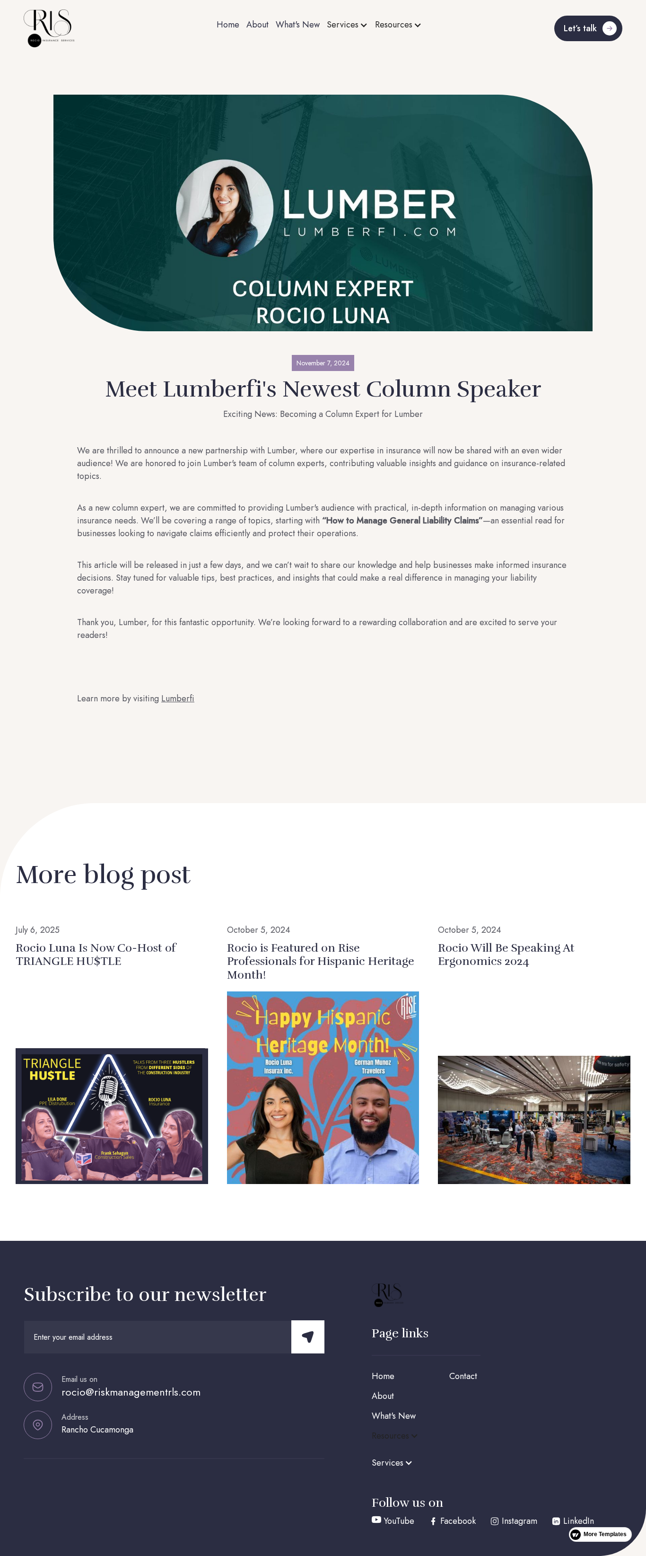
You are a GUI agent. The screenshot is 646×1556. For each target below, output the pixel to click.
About (257, 24)
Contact (463, 1376)
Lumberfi (177, 698)
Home (228, 24)
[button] (347, 24)
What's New (298, 24)
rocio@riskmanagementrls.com (131, 1391)
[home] (90, 28)
